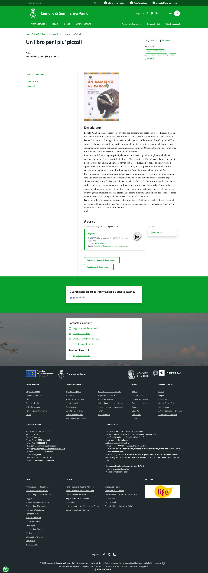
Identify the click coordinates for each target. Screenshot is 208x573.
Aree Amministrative (34, 395)
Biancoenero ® (113, 566)
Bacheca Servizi (32, 513)
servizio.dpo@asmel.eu (120, 468)
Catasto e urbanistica (74, 410)
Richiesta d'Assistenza (35, 509)
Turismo (101, 410)
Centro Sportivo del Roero (76, 494)
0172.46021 (103, 243)
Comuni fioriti (110, 498)
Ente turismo (71, 502)
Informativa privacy (33, 521)
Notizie (134, 391)
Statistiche (30, 540)
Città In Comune (154, 562)
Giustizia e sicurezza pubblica (109, 391)
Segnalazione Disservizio (36, 506)
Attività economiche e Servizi (170, 410)
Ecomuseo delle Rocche (114, 490)
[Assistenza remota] (163, 562)
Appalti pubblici (72, 403)
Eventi (161, 391)
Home (28, 34)
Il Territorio (162, 399)
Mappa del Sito (32, 544)
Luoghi (161, 395)
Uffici (28, 399)
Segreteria (93, 233)
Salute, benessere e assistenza (110, 403)
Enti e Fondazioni (33, 406)
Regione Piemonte (34, 3)
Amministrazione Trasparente (37, 486)
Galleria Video (163, 406)
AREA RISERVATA (104, 569)
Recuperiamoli (110, 502)
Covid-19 (135, 410)
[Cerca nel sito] (177, 13)
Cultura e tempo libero (74, 414)
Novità (36, 34)
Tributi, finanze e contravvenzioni (111, 406)
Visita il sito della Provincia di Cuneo (80, 490)
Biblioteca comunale (140, 399)
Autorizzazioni (71, 406)
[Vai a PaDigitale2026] (167, 373)
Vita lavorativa (104, 414)
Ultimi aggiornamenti (34, 536)
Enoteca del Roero (112, 486)
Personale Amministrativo (36, 410)
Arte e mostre (137, 395)
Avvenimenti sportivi (50, 34)
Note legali (30, 525)
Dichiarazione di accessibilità (37, 490)
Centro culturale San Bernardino (78, 509)
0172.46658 (34, 437)
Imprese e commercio (106, 395)
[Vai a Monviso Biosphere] (138, 374)
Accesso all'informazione (131, 24)
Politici (28, 414)
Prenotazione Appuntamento (37, 502)
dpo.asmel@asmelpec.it (118, 471)
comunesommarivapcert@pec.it (43, 445)
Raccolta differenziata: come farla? (119, 506)
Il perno (135, 406)
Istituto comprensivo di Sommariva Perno (82, 506)
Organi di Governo (33, 391)
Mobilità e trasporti (105, 399)
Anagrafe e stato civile (75, 399)
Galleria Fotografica (166, 403)
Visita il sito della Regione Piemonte (80, 486)
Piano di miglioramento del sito (38, 494)
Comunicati (136, 414)
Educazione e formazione (76, 418)
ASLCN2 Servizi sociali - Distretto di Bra (121, 494)
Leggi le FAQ (31, 498)
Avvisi (134, 418)
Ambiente (70, 395)
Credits (29, 533)
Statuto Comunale (33, 517)
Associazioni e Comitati (167, 414)
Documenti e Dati (33, 403)
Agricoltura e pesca (73, 391)
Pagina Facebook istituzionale (77, 498)
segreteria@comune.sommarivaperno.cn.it (111, 245)
